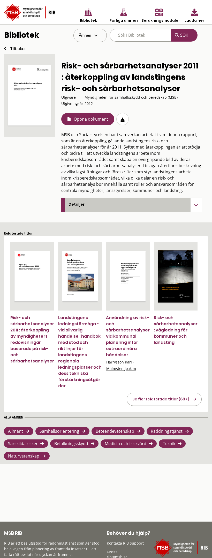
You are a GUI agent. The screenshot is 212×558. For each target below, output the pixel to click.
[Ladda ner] (122, 119)
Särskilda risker (23, 443)
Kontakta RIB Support (125, 543)
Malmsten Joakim (121, 368)
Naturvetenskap (23, 456)
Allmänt (15, 431)
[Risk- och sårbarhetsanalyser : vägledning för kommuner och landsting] (175, 276)
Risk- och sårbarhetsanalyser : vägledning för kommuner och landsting (176, 330)
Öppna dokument (91, 119)
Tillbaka (17, 49)
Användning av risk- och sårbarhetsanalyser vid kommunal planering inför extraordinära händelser (128, 336)
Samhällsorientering (59, 431)
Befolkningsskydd (71, 443)
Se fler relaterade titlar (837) (160, 399)
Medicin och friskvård (125, 443)
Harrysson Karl (119, 362)
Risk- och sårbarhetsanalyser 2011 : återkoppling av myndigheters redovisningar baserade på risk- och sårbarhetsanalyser (32, 339)
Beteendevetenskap (115, 431)
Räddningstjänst (167, 431)
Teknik (169, 443)
